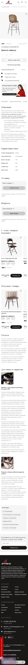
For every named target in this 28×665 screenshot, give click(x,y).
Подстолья (4, 589)
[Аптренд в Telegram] (5, 637)
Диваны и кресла (19, 592)
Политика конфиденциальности (11, 650)
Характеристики (15, 101)
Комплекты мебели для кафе (11, 524)
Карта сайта (18, 612)
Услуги (3, 605)
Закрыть (3, 662)
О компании (4, 607)
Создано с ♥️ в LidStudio (8, 654)
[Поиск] (26, 2)
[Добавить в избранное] (26, 14)
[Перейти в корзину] (17, 662)
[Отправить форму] (18, 2)
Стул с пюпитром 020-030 (9, 258)
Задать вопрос (14, 213)
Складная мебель (6, 592)
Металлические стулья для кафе (12, 514)
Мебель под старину (6, 594)
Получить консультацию (9, 94)
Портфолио (18, 607)
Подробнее (12, 661)
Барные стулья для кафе (10, 518)
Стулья (17, 586)
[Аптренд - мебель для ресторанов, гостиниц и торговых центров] (9, 2)
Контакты (3, 610)
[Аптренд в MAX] (10, 637)
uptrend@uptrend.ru (10, 631)
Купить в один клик (14, 60)
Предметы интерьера (21, 594)
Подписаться (14, 547)
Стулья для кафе (8, 511)
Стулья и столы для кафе (10, 527)
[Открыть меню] (2, 2)
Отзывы (17, 610)
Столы (16, 589)
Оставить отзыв (14, 188)
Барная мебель (7, 521)
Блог (2, 612)
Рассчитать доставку (14, 65)
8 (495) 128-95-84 (10, 621)
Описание (4, 101)
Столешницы (4, 586)
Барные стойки (5, 597)
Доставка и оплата (20, 605)
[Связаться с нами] (22, 2)
